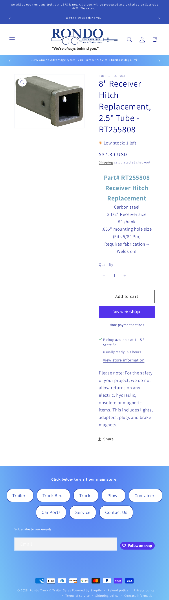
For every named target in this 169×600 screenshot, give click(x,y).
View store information (123, 360)
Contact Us (116, 512)
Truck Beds (53, 495)
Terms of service (77, 595)
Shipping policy (107, 595)
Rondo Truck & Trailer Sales (50, 590)
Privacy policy (144, 590)
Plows (113, 495)
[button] (12, 39)
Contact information (139, 595)
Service (82, 512)
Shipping (106, 162)
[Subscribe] (110, 544)
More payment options (127, 324)
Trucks (86, 495)
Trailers (20, 495)
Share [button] (108, 438)
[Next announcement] (159, 18)
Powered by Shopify (87, 590)
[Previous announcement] (10, 18)
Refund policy (118, 590)
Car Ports (51, 512)
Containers (145, 495)
